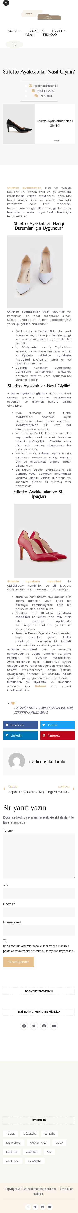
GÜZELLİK (37, 31)
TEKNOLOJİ (50, 34)
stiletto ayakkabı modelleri (49, 708)
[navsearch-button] (14, 44)
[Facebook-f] (28, 1207)
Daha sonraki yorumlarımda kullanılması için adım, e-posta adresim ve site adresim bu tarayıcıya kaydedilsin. (38, 948)
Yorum (8, 830)
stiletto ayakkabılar (31, 713)
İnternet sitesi (12, 922)
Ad (6, 885)
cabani (19, 708)
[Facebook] (24, 1026)
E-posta (9, 904)
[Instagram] (6, 3)
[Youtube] (54, 1026)
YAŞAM (29, 34)
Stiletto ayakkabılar (24, 188)
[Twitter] (34, 1026)
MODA (12, 31)
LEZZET (57, 31)
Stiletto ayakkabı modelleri (34, 581)
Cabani (40, 686)
